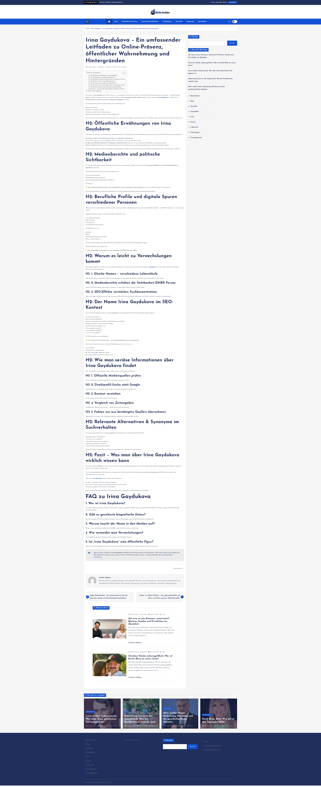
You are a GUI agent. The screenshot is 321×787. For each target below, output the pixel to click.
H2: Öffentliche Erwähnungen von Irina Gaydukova (104, 75)
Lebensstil (190, 21)
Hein (116, 21)
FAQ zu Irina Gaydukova (94, 90)
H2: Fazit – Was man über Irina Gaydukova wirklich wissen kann (107, 88)
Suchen (195, 37)
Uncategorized (196, 137)
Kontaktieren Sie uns (129, 21)
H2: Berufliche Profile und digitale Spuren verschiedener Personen (108, 79)
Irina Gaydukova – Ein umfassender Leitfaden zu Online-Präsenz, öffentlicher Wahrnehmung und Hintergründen (124, 28)
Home (87, 28)
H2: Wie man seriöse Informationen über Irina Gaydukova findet (108, 85)
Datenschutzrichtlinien (149, 21)
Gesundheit (202, 21)
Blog (206, 742)
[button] (233, 695)
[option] (102, 714)
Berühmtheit (101, 67)
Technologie (167, 21)
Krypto (193, 122)
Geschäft (179, 21)
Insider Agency (92, 67)
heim (192, 117)
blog (192, 101)
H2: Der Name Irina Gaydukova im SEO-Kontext (104, 83)
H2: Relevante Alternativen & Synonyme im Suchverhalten (106, 87)
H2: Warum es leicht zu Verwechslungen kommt (103, 81)
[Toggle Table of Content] (123, 73)
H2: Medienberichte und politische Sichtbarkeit (103, 77)
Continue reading (134, 642)
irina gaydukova (178, 568)
